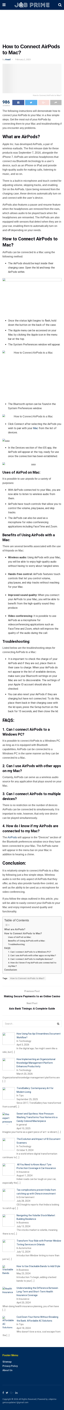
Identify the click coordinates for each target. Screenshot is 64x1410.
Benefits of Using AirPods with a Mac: (26, 941)
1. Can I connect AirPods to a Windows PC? (29, 952)
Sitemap (6, 1361)
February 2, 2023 (23, 59)
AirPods (12, 837)
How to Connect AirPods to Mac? (23, 933)
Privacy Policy (10, 1366)
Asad (8, 59)
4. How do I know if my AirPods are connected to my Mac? (32, 964)
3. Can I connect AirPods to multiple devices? (30, 959)
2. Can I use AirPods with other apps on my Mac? (32, 955)
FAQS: (7, 948)
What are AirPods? (14, 929)
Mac (35, 428)
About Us (7, 1370)
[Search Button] (58, 1023)
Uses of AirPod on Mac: (19, 937)
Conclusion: (10, 969)
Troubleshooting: (16, 944)
